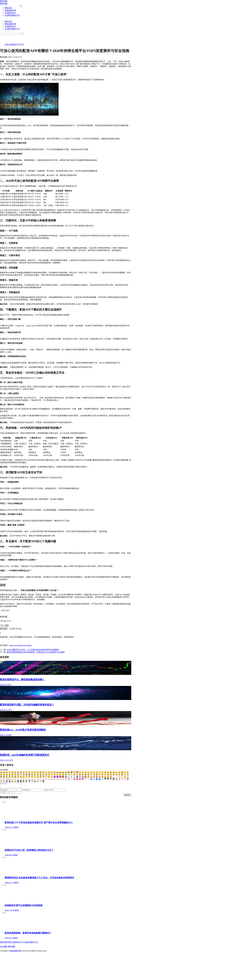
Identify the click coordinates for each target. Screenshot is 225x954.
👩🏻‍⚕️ (29, 781)
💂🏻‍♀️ (18, 781)
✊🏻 (7, 779)
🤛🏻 (9, 779)
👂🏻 (85, 779)
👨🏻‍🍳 (40, 781)
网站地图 (11, 946)
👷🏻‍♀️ (12, 781)
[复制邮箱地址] (7, 626)
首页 (6, 44)
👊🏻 (4, 779)
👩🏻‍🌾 (35, 781)
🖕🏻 (60, 779)
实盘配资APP (14, 44)
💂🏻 (21, 781)
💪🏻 (57, 779)
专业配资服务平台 (30, 942)
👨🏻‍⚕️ (32, 781)
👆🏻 (32, 779)
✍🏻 (63, 779)
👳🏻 (4, 781)
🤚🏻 (43, 779)
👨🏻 (111, 779)
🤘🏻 (21, 779)
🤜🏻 (12, 779)
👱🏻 (119, 779)
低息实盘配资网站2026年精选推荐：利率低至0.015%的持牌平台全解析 (36, 652)
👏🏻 (119, 777)
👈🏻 (26, 779)
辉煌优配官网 (5, 942)
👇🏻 (35, 779)
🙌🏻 (116, 777)
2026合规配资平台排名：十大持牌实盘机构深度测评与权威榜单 (33, 650)
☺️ (23, 772)
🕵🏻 (26, 781)
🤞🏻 (15, 779)
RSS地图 (3, 946)
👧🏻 (108, 779)
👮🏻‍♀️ (7, 781)
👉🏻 (29, 779)
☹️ (102, 772)
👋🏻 (52, 779)
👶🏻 (102, 779)
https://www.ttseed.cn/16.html (20, 645)
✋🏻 (40, 779)
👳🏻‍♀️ (1, 781)
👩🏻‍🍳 (38, 781)
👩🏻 (113, 779)
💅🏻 (69, 779)
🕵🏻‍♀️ (23, 781)
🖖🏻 (49, 779)
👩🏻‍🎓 (43, 781)
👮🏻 (9, 781)
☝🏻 (38, 779)
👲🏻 (128, 779)
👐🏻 (113, 777)
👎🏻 (1, 779)
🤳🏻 (66, 779)
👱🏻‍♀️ (116, 779)
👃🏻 (88, 779)
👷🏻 (15, 781)
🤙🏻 (54, 779)
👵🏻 (125, 779)
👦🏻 (105, 779)
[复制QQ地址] (2, 626)
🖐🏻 (46, 779)
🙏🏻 (122, 777)
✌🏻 (18, 779)
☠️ (74, 777)
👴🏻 (122, 779)
